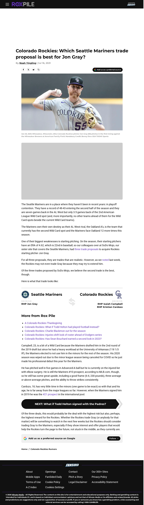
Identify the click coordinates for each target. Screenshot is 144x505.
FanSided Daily (53, 476)
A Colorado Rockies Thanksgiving (43, 323)
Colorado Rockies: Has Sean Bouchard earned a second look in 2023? (63, 338)
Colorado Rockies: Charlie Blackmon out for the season (55, 330)
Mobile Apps (33, 476)
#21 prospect (50, 394)
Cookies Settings (54, 487)
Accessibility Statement (105, 482)
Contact (73, 471)
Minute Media (18, 495)
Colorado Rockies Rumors (44, 449)
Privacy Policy (99, 476)
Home (24, 449)
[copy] (38, 70)
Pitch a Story (76, 476)
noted (105, 259)
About (29, 471)
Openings (50, 471)
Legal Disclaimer (78, 482)
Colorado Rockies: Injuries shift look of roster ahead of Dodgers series (63, 334)
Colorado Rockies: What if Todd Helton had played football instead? (62, 326)
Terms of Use (33, 482)
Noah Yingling (27, 63)
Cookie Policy (52, 482)
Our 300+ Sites (100, 471)
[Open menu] (7, 4)
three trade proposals (86, 249)
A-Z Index (31, 487)
